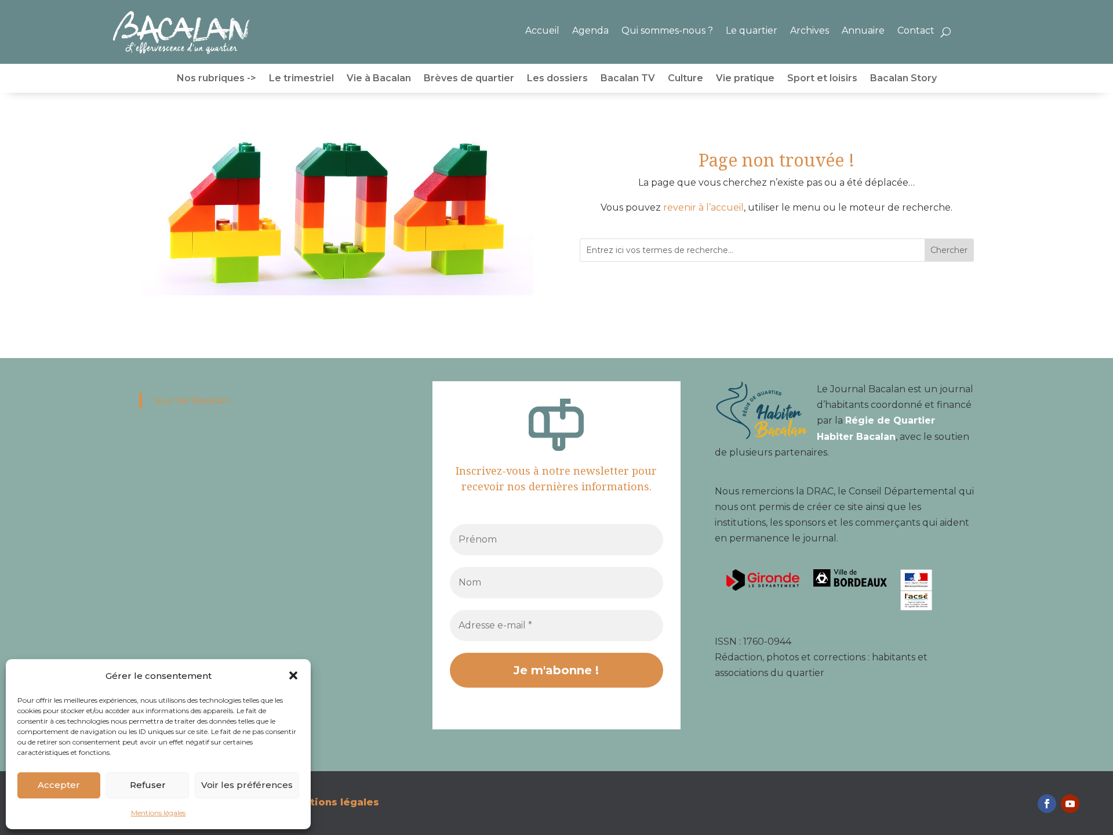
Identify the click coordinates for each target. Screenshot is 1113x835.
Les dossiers (557, 79)
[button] (293, 675)
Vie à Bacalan (379, 79)
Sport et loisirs (822, 79)
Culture (685, 79)
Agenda (590, 30)
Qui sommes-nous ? (667, 30)
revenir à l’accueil (703, 207)
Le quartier (751, 30)
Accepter (59, 784)
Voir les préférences (247, 784)
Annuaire (863, 30)
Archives (809, 30)
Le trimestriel (301, 79)
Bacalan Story (903, 79)
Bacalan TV (628, 79)
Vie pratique (745, 79)
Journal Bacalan (191, 400)
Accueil (542, 30)
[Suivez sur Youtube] (1070, 803)
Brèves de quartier (469, 79)
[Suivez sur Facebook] (1047, 803)
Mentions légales (158, 812)
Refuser (148, 784)
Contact (915, 30)
